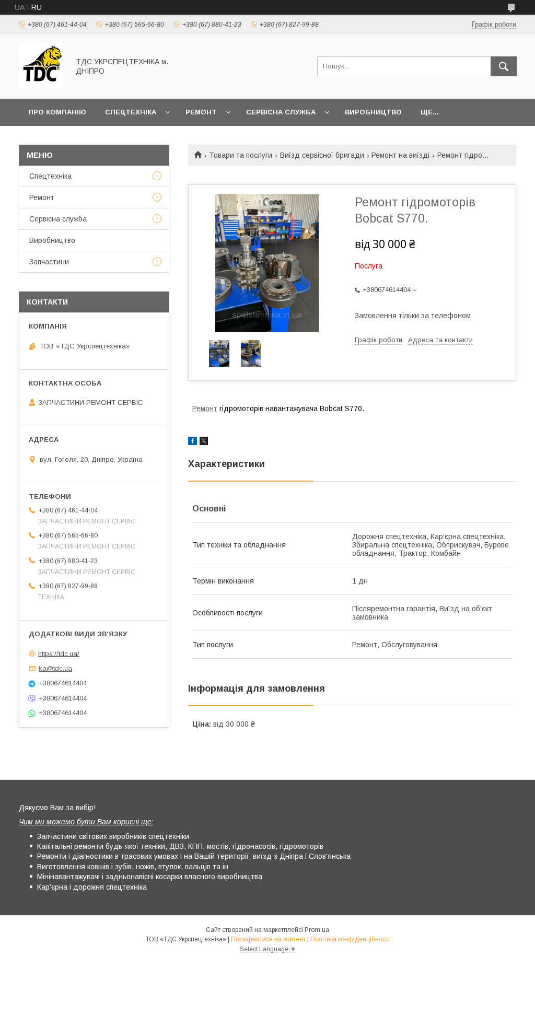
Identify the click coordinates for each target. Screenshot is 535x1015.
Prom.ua (317, 930)
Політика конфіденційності (350, 939)
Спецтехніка (130, 112)
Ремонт (201, 112)
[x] (204, 442)
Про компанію (57, 112)
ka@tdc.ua (55, 668)
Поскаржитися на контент (268, 939)
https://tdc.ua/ (58, 653)
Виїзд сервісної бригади (322, 155)
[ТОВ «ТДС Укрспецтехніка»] (41, 85)
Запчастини (49, 262)
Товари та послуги (240, 155)
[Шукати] (504, 66)
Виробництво (373, 112)
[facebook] (192, 442)
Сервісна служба (281, 112)
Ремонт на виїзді (400, 155)
